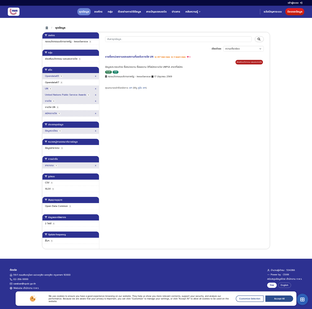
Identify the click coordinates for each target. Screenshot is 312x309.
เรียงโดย (216, 48)
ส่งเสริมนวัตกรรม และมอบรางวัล (249, 62)
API (130, 87)
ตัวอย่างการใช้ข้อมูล (129, 12)
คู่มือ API (142, 87)
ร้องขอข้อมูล (294, 12)
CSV (115, 72)
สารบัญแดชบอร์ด (156, 12)
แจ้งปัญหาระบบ (273, 12)
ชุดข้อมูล (84, 12)
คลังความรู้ (191, 12)
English (284, 285)
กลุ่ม (110, 12)
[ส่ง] (259, 39)
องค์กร (98, 12)
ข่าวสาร (176, 12)
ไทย (272, 285)
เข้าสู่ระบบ (293, 3)
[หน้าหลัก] (14, 12)
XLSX (108, 72)
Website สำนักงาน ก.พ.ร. (26, 288)
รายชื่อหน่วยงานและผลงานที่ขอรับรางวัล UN (129, 57)
